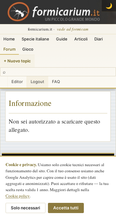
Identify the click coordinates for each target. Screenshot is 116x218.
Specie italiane (35, 38)
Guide (61, 38)
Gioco (27, 49)
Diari (98, 38)
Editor (17, 81)
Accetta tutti (66, 207)
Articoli (81, 38)
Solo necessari (25, 207)
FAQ (56, 81)
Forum (9, 49)
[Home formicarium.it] (58, 12)
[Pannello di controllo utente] (3, 82)
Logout (37, 81)
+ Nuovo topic (17, 60)
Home (9, 38)
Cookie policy (18, 196)
